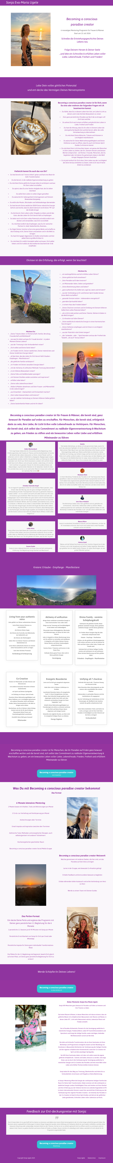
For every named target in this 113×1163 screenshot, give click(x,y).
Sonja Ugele (81, 1158)
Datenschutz (92, 1158)
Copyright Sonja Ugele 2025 (26, 1158)
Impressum (101, 1158)
